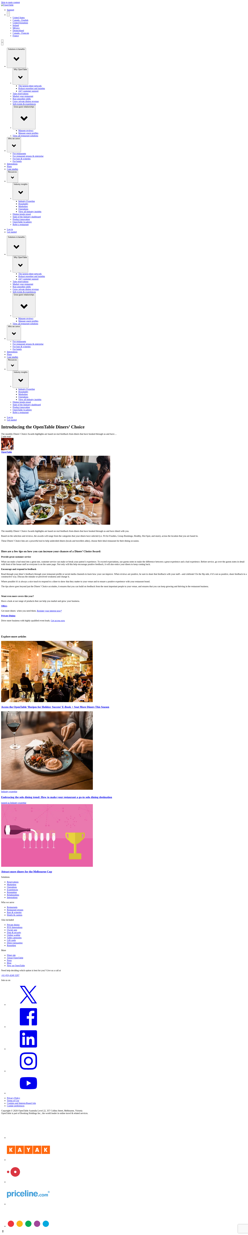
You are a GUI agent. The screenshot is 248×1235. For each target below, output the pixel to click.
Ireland (16, 25)
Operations (23, 209)
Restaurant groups (15, 910)
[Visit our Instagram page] (28, 1071)
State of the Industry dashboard (27, 217)
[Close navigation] (2, 43)
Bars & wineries (14, 912)
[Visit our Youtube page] (28, 1093)
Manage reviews (25, 130)
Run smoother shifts (22, 99)
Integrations (12, 164)
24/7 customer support (28, 91)
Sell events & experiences (24, 104)
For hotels (17, 161)
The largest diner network (30, 86)
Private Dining (8, 615)
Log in (10, 229)
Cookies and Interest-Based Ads (21, 1103)
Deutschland (18, 30)
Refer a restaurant (21, 224)
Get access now (58, 620)
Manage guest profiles (28, 133)
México (16, 28)
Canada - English (20, 20)
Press (9, 960)
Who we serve (14, 138)
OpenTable (6, 452)
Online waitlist (13, 935)
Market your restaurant (23, 96)
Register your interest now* (49, 611)
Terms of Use (13, 1100)
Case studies (12, 169)
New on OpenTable (16, 965)
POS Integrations (14, 927)
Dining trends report (22, 214)
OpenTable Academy (22, 222)
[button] (124, 1232)
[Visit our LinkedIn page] (28, 1049)
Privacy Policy (13, 1098)
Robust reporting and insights (31, 88)
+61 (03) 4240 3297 (10, 975)
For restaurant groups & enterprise (28, 156)
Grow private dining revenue (26, 101)
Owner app (12, 930)
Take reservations (20, 93)
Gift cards (11, 940)
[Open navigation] (2, 40)
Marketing (23, 206)
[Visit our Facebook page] (28, 1027)
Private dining (13, 925)
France (16, 35)
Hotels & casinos (14, 915)
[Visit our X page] (28, 1004)
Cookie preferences (15, 1106)
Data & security (14, 932)
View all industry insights (29, 211)
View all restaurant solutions (25, 135)
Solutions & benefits (16, 49)
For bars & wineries (22, 158)
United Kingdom (20, 23)
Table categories (14, 937)
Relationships (13, 895)
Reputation (12, 892)
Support (10, 10)
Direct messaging (15, 943)
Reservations (13, 882)
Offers (4, 606)
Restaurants (12, 907)
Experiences (12, 889)
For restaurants (19, 153)
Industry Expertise (26, 201)
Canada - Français (21, 33)
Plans (9, 166)
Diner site (11, 955)
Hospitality (23, 204)
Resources (12, 172)
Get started (12, 232)
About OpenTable (15, 958)
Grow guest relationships (24, 107)
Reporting (11, 945)
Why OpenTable (20, 69)
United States (19, 17)
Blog (9, 963)
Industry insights (21, 184)
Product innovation (21, 219)
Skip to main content (10, 2)
